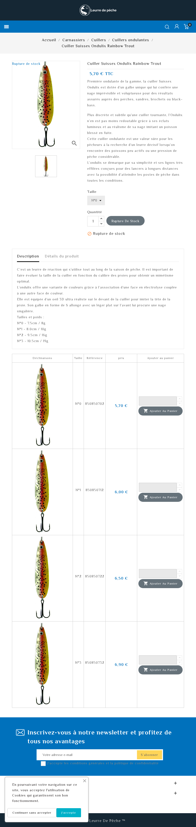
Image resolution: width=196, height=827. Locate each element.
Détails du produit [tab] (62, 256)
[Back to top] (184, 809)
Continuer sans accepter (31, 812)
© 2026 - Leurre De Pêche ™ (98, 821)
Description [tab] (28, 256)
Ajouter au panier (160, 410)
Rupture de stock (125, 221)
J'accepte (68, 812)
